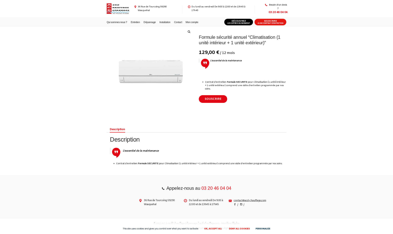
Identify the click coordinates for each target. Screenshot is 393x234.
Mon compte (192, 22)
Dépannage (150, 22)
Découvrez (238, 22)
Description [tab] (117, 129)
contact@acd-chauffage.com (250, 200)
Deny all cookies (239, 228)
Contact (178, 22)
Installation (165, 22)
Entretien (135, 22)
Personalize (263, 228)
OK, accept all (213, 228)
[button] (189, 32)
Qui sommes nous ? (117, 22)
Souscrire (270, 22)
